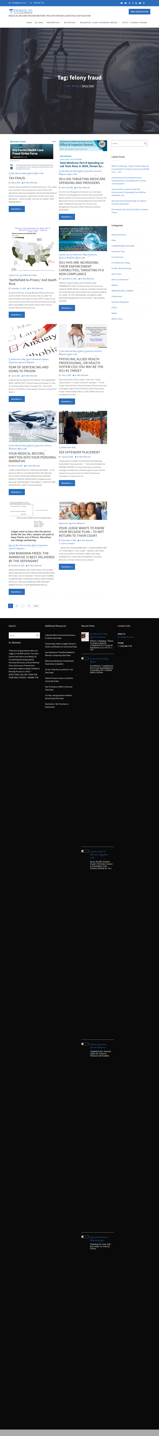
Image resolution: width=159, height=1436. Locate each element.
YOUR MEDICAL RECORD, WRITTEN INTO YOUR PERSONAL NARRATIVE (32, 457)
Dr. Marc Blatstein (30, 182)
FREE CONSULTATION (139, 11)
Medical (30, 173)
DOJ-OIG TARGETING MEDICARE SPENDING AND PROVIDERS (82, 181)
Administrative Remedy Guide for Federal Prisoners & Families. (100, 1053)
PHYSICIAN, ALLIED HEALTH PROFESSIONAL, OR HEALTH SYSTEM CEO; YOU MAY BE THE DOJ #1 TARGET (81, 365)
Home (29, 22)
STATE (114, 307)
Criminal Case (14, 275)
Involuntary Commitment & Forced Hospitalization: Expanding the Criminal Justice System (129, 180)
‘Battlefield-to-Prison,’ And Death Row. (33, 282)
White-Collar (39, 173)
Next (36, 606)
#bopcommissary (119, 234)
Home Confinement (33, 359)
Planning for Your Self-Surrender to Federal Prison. (100, 1246)
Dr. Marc (39, 22)
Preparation (52, 22)
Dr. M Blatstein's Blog (28, 275)
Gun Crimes (116, 274)
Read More (15, 209)
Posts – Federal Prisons (134, 22)
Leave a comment (68, 543)
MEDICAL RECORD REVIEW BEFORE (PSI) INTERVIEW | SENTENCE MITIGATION (50, 15)
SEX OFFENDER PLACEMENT (79, 452)
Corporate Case (118, 251)
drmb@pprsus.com (126, 637)
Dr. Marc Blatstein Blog (17, 173)
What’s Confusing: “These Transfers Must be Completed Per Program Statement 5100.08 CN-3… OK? (130, 169)
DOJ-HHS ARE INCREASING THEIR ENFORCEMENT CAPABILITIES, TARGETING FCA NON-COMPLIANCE (81, 268)
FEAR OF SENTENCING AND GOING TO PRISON (29, 369)
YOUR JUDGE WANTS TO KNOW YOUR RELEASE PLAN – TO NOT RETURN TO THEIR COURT (81, 532)
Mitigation (69, 22)
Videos (114, 313)
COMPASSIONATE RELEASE (123, 246)
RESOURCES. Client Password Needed (98, 22)
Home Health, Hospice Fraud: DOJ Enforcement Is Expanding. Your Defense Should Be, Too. (129, 192)
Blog (10, 545)
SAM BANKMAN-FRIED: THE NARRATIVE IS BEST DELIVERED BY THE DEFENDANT (32, 557)
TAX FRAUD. (17, 178)
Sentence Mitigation (67, 258)
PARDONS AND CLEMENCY (123, 290)
